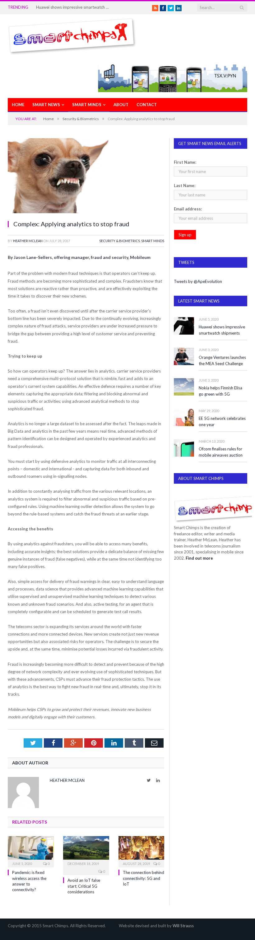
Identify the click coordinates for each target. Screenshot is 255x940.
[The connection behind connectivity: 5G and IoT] (141, 851)
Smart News (46, 104)
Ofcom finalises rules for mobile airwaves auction (221, 452)
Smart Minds (86, 104)
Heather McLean (28, 241)
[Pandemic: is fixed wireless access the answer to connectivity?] (31, 851)
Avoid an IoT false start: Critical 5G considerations (83, 886)
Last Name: (184, 185)
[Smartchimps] (72, 35)
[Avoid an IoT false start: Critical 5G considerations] (86, 851)
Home (18, 104)
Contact (147, 104)
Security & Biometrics (119, 241)
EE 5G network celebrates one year (222, 421)
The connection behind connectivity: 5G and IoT (143, 878)
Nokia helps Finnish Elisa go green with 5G (220, 391)
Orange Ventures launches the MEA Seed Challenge (222, 360)
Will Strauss (183, 925)
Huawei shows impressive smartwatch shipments (73, 7)
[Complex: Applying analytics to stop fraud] (86, 176)
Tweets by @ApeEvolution (198, 281)
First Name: (185, 162)
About (121, 104)
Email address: (188, 208)
